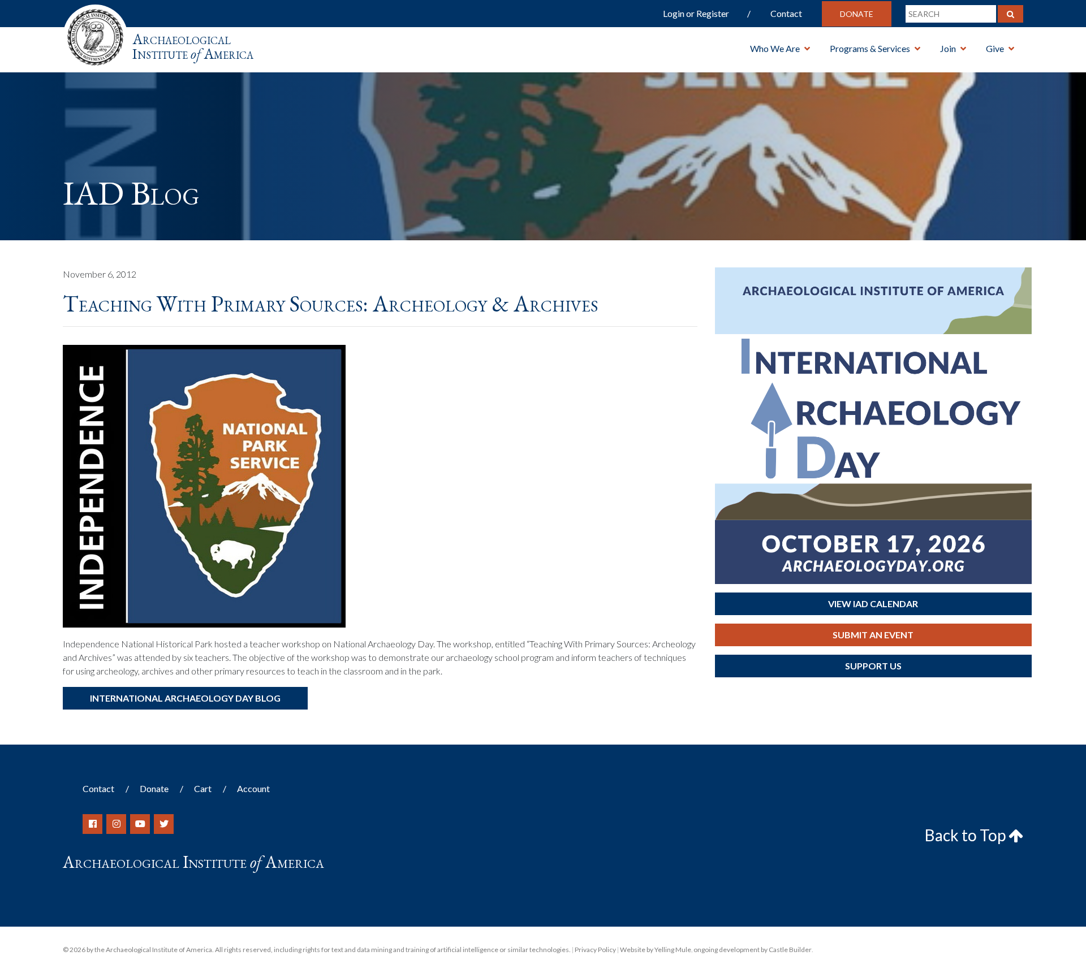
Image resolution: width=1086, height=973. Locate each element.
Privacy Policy (595, 949)
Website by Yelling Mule (655, 949)
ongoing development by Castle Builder (752, 949)
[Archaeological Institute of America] (95, 33)
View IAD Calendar (873, 603)
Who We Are (775, 48)
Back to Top (967, 835)
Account (253, 788)
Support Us (873, 665)
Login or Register (696, 13)
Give (995, 48)
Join (948, 48)
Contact (786, 13)
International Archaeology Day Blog (185, 698)
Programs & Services (870, 48)
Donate (856, 14)
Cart (203, 788)
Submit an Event (873, 634)
